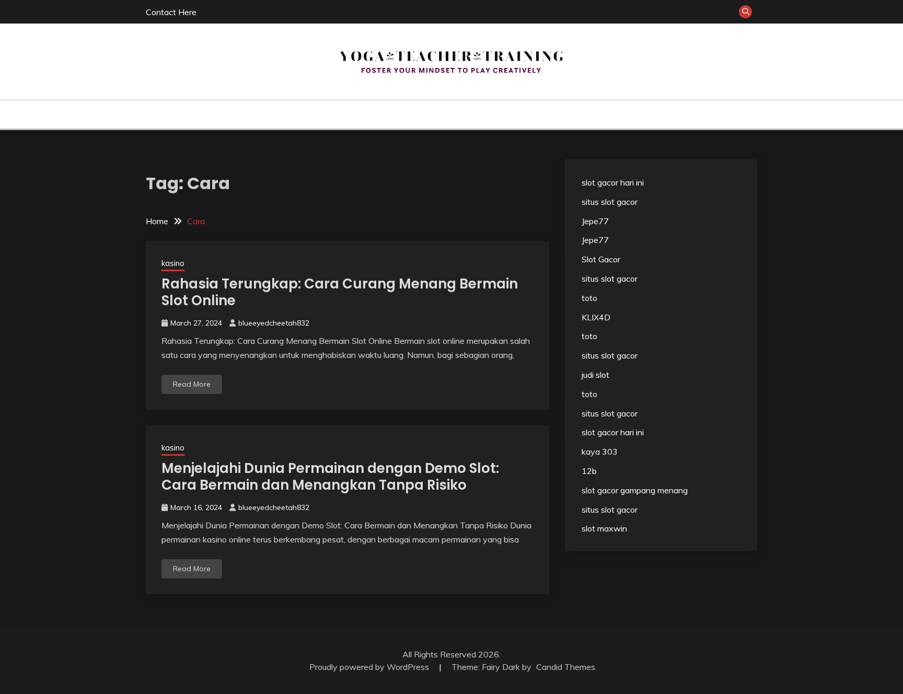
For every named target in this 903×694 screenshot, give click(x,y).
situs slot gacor (610, 201)
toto (589, 298)
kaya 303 (600, 451)
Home (400, 114)
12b (589, 471)
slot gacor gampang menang (635, 490)
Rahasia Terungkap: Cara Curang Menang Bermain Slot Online (339, 292)
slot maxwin (604, 528)
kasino (437, 114)
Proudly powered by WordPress (370, 667)
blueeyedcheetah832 (273, 323)
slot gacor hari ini (613, 182)
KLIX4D (596, 317)
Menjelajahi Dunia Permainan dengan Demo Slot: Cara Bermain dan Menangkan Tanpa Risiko (330, 477)
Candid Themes (565, 667)
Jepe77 (595, 221)
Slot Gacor (601, 259)
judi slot (595, 374)
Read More (192, 384)
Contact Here (171, 12)
